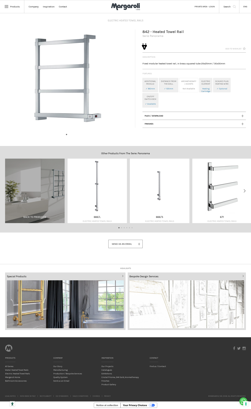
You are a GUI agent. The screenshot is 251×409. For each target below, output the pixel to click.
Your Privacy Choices (135, 405)
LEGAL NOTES (10, 396)
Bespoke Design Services (143, 276)
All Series (9, 366)
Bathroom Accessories (16, 381)
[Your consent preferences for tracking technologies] (246, 404)
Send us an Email (61, 381)
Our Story (57, 366)
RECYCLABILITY (45, 396)
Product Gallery (108, 384)
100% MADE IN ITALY (28, 396)
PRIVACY (107, 396)
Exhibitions (106, 373)
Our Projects (107, 366)
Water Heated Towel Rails (16, 370)
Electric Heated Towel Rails (17, 373)
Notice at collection (107, 405)
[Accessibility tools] (12, 404)
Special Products (16, 276)
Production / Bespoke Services (67, 373)
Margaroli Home (12, 377)
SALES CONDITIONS (80, 396)
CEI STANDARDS (62, 396)
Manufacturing (60, 370)
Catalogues (106, 370)
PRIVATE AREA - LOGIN (204, 6)
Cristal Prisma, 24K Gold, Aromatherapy (120, 377)
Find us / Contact (158, 366)
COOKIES (96, 396)
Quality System (60, 377)
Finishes (149, 124)
